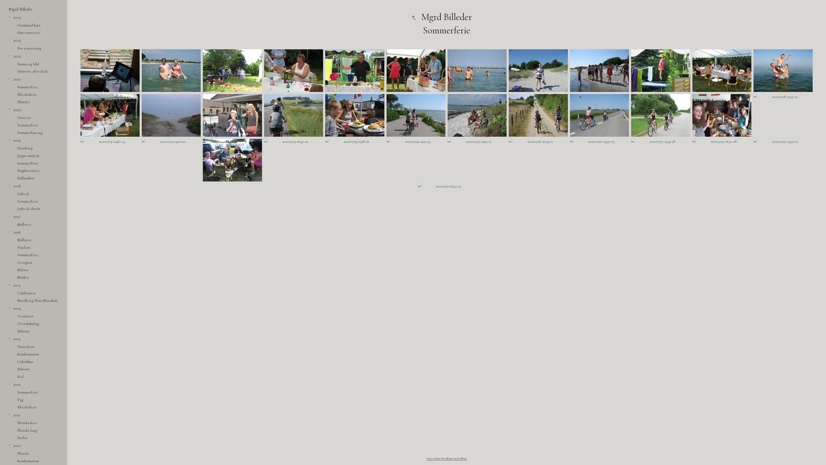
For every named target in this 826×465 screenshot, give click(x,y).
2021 (17, 79)
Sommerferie (27, 87)
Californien (26, 293)
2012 (17, 384)
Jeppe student (28, 155)
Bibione (23, 331)
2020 (17, 109)
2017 (17, 216)
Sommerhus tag (29, 132)
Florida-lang (27, 430)
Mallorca (24, 224)
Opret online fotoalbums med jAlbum (446, 458)
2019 (17, 140)
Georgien (24, 262)
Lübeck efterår (28, 208)
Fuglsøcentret (28, 170)
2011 (16, 415)
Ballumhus (26, 178)
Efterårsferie (27, 94)
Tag (20, 399)
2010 (17, 445)
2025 (17, 17)
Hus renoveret (28, 32)
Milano (22, 269)
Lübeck (23, 193)
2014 (17, 308)
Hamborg (25, 148)
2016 (17, 232)
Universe (24, 117)
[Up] (413, 17)
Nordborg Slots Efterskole (37, 300)
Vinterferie (26, 346)
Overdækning (28, 323)
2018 (17, 186)
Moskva (23, 277)
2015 (16, 285)
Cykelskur (25, 361)
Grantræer (25, 316)
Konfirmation (28, 354)
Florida (23, 453)
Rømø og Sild (28, 64)
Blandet (23, 101)
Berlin (22, 437)
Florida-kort (27, 422)
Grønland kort (28, 25)
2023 (17, 40)
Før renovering (29, 48)
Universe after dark (32, 71)
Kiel (20, 376)
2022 (17, 56)
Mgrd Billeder (20, 9)
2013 (16, 338)
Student (23, 247)
